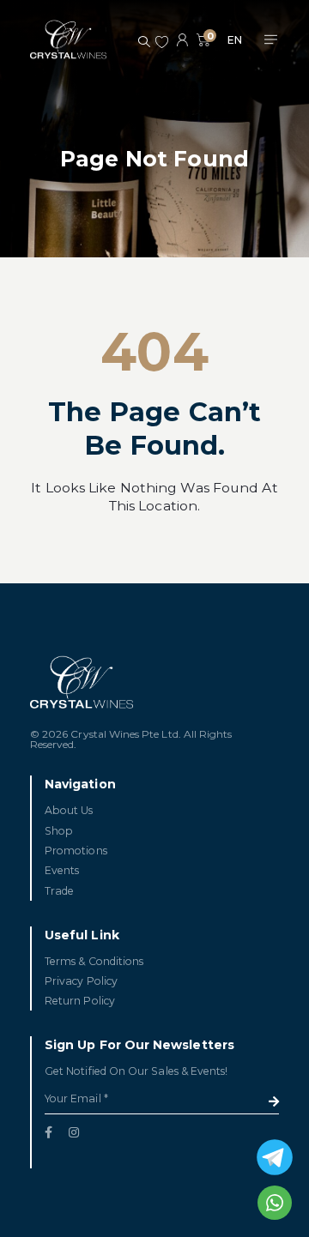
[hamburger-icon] (270, 40)
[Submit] (274, 1101)
